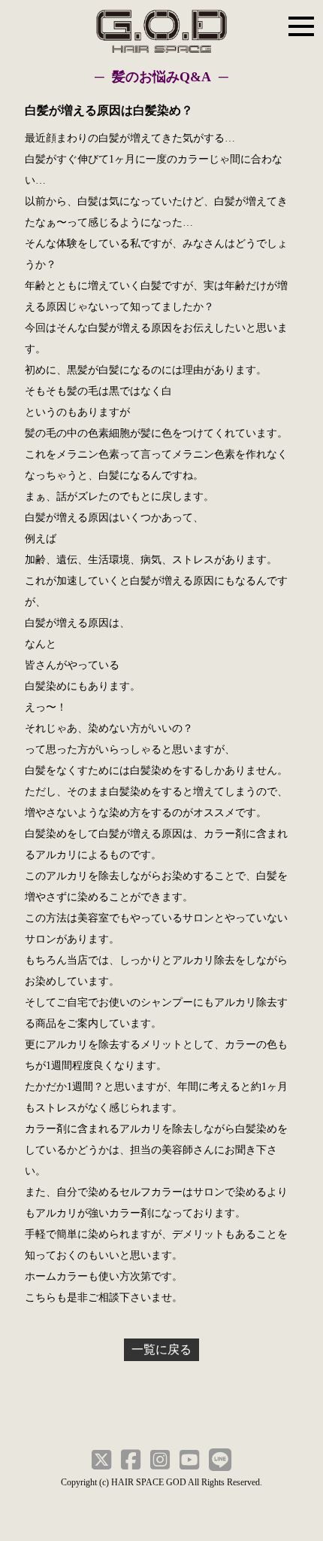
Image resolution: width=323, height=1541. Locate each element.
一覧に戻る (161, 1349)
